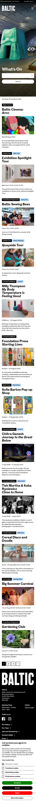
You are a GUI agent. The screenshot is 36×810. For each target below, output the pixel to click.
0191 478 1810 (29, 708)
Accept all (17, 783)
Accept (17, 788)
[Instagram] (9, 719)
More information (17, 798)
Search (18, 81)
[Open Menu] (32, 8)
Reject (17, 793)
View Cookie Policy (8, 760)
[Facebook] (3, 719)
